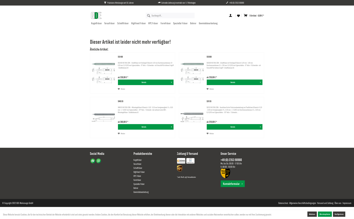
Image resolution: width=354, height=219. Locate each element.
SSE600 (209, 56)
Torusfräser (137, 163)
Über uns (338, 202)
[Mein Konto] (231, 15)
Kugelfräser (137, 159)
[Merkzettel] (238, 15)
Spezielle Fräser (139, 183)
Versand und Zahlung (325, 202)
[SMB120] (103, 117)
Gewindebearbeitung (141, 192)
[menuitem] (170, 15)
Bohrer (135, 187)
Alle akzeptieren (325, 214)
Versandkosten (191, 177)
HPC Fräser (137, 175)
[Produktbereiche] (181, 161)
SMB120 (120, 101)
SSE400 (120, 56)
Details (144, 82)
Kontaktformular (231, 184)
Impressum (347, 202)
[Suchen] (149, 15)
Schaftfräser (137, 167)
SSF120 (209, 101)
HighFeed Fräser (139, 171)
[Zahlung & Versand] (180, 169)
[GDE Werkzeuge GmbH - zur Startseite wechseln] (96, 15)
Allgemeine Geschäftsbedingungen (302, 202)
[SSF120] (192, 117)
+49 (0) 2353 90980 (236, 2)
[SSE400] (103, 73)
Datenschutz (283, 202)
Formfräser (137, 179)
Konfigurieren (339, 214)
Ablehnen (312, 214)
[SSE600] (192, 73)
